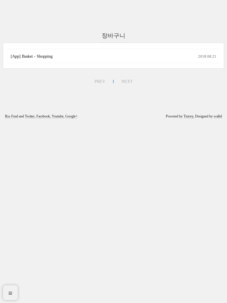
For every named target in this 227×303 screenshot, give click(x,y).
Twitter (30, 116)
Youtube (58, 116)
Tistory (188, 116)
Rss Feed (11, 116)
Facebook (43, 116)
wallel (218, 116)
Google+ (71, 116)
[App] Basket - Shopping (32, 56)
